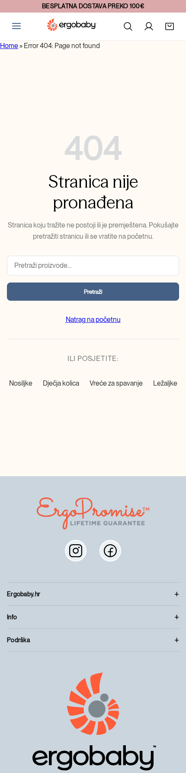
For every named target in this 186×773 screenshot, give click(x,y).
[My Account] (148, 26)
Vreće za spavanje (116, 383)
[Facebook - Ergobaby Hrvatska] (110, 551)
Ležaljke (165, 383)
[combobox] (93, 266)
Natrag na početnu (93, 319)
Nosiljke (20, 383)
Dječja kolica (61, 383)
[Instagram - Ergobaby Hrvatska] (76, 551)
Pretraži (93, 291)
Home (9, 46)
